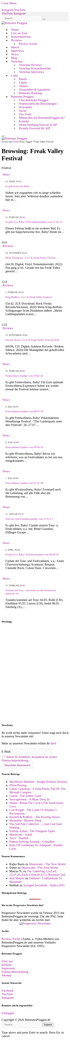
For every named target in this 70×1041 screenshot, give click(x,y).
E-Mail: (7, 751)
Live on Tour (19, 33)
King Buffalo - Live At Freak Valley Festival (28, 297)
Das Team (25, 114)
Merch (15, 47)
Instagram (8, 997)
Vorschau (17, 61)
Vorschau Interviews (31, 72)
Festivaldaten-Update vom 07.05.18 (24, 483)
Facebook (8, 990)
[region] (35, 673)
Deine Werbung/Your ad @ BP (38, 124)
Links (14, 75)
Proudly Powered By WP (34, 128)
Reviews (16, 40)
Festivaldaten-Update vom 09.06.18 (24, 447)
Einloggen (8, 1013)
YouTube (7, 994)
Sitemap (6, 975)
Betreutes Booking (30, 93)
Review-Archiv (11, 939)
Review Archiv (28, 43)
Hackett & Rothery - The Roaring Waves (34, 817)
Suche (22, 110)
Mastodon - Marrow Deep (25, 820)
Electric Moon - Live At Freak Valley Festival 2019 (32, 339)
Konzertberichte (21, 36)
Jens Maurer (16, 878)
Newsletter (25, 107)
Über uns (7, 961)
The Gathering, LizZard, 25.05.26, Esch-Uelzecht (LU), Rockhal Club (37, 873)
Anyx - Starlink (18, 838)
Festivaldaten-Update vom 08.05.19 (24, 411)
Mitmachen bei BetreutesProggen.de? (42, 117)
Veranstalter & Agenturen (34, 89)
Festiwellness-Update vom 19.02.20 (24, 375)
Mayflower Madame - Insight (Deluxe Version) (38, 781)
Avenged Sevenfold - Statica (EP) (43, 885)
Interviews (17, 50)
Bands (23, 79)
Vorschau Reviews (30, 65)
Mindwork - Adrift (20, 834)
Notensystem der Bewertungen (38, 103)
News (14, 54)
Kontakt (24, 121)
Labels (23, 82)
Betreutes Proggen (22, 96)
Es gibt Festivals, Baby (17, 186)
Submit (48, 1024)
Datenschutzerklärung (15, 971)
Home (15, 29)
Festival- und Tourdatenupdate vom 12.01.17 (29, 518)
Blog (14, 58)
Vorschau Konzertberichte (35, 68)
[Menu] (3, 136)
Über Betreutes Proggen (33, 100)
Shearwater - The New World (47, 864)
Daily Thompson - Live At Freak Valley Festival (30, 257)
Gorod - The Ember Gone (25, 795)
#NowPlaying (17, 785)
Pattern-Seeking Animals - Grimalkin (32, 841)
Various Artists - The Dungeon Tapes (32, 831)
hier (53, 743)
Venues (23, 86)
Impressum (8, 968)
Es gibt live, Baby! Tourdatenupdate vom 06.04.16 (32, 554)
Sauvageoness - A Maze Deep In (29, 799)
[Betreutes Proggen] (14, 23)
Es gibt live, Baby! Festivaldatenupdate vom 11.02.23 (33, 221)
